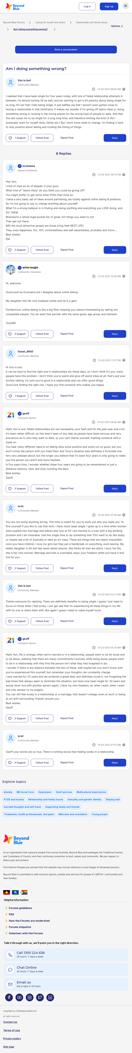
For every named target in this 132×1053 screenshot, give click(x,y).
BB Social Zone (25, 792)
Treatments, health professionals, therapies (29, 814)
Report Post (67, 137)
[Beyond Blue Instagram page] (29, 998)
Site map (8, 1046)
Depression (45, 792)
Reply (115, 137)
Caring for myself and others (50, 22)
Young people (100, 814)
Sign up (109, 6)
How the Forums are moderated (29, 920)
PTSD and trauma (14, 799)
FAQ (11, 914)
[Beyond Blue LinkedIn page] (50, 998)
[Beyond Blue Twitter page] (40, 998)
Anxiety (8, 792)
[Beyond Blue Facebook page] (9, 998)
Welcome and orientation (73, 814)
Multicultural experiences (91, 792)
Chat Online (27, 967)
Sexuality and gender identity (84, 799)
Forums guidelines (20, 908)
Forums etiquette (20, 927)
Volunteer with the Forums (26, 933)
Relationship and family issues (92, 22)
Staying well (113, 799)
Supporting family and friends (62, 806)
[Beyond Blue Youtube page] (19, 998)
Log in (87, 6)
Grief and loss (64, 792)
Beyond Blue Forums (19, 6)
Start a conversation (66, 49)
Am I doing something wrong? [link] (30, 29)
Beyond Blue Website (22, 839)
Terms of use (11, 1030)
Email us (24, 982)
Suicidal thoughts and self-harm (22, 806)
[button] (10, 138)
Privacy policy (12, 1038)
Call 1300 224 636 (31, 953)
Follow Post (42, 137)
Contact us (10, 1022)
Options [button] (115, 26)
